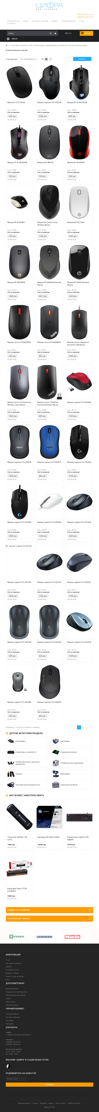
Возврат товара (12, 973)
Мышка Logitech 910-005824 (49, 522)
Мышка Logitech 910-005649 (49, 102)
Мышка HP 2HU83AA (16, 222)
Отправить (49, 1084)
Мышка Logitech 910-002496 (79, 402)
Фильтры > (82, 59)
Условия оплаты (12, 970)
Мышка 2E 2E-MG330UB (77, 102)
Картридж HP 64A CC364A (48, 837)
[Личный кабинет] (55, 33)
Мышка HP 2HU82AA (76, 162)
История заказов (13, 1017)
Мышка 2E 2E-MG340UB (17, 162)
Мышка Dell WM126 (45, 162)
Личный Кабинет (12, 1014)
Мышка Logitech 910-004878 (19, 462)
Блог (8, 980)
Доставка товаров (13, 963)
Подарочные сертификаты (16, 992)
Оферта (9, 966)
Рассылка (10, 1024)
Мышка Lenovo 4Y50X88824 (49, 342)
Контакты (11, 23)
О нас (8, 960)
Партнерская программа (15, 995)
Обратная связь (12, 1005)
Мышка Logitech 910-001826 (79, 522)
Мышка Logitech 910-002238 (19, 642)
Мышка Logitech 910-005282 (79, 462)
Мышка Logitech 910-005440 (19, 522)
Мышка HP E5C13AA (75, 222)
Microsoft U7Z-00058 (16, 102)
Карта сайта (10, 1002)
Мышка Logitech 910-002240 (49, 642)
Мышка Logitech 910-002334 (79, 642)
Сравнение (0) (13, 21)
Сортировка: (12, 59)
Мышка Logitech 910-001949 (19, 582)
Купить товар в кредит (15, 976)
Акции (8, 998)
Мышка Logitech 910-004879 (49, 462)
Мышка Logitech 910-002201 (79, 582)
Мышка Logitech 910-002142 (49, 582)
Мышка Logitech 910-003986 (19, 702)
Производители (68, 21)
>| (91, 727)
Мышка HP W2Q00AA (16, 282)
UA (70, 33)
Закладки (9, 1020)
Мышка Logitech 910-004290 (49, 702)
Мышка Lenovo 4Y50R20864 (19, 342)
